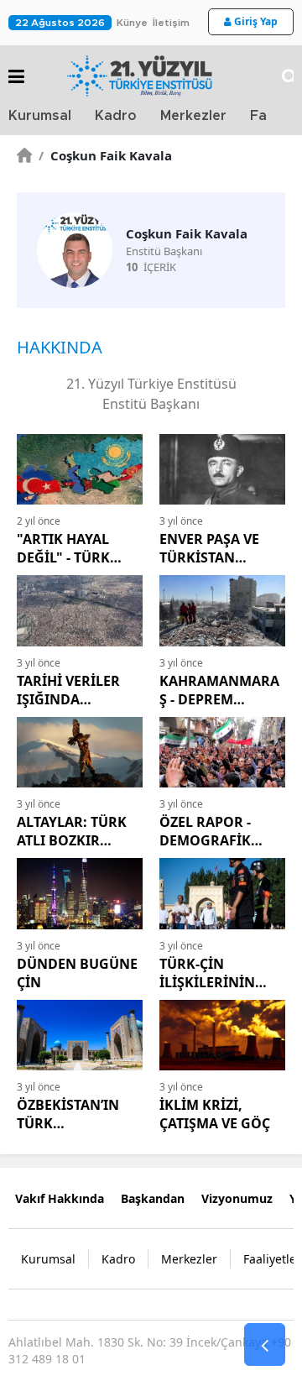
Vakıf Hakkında (59, 1198)
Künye (132, 23)
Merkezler (193, 116)
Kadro (116, 116)
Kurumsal (39, 116)
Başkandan (153, 1198)
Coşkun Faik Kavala (105, 155)
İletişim (171, 23)
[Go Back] (264, 1345)
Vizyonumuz (237, 1198)
